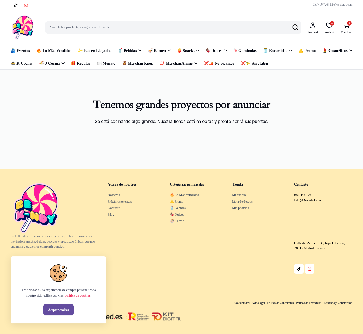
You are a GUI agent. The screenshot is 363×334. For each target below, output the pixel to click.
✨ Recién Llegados (94, 50)
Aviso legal (258, 303)
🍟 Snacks (186, 50)
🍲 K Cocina (21, 63)
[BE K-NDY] (23, 27)
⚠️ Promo (307, 50)
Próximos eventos (120, 201)
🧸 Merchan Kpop (137, 63)
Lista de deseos (242, 201)
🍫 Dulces (213, 50)
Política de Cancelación (280, 303)
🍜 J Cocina (49, 63)
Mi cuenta (239, 195)
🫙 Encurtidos (275, 50)
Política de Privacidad (308, 303)
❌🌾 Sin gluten (254, 63)
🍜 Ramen (157, 50)
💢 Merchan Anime (176, 63)
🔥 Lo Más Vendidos (53, 50)
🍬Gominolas (244, 50)
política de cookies (77, 295)
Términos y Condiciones (337, 303)
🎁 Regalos (80, 63)
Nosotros (114, 195)
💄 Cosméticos (334, 50)
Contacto (114, 208)
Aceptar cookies (58, 310)
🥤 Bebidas (127, 50)
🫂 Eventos (20, 50)
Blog (111, 214)
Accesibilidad (242, 303)
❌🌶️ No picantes (219, 63)
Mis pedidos (240, 208)
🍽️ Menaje (106, 63)
